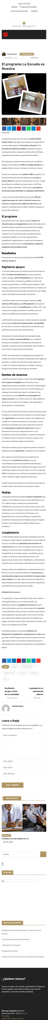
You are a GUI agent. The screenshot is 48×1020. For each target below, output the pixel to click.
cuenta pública (26, 667)
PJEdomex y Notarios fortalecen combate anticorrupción (23, 957)
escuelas (22, 673)
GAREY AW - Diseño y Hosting (12, 1019)
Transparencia (27, 54)
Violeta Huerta (12, 54)
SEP (5, 679)
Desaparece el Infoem (10, 951)
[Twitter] (24, 16)
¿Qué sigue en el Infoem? (11, 945)
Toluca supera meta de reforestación (16, 939)
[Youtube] (28, 16)
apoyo (14, 667)
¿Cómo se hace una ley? (19, 11)
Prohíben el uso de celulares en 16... (16, 839)
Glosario (14, 7)
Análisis (6, 835)
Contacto (34, 11)
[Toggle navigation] (5, 34)
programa (33, 673)
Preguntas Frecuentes (28, 7)
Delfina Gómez (9, 673)
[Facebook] (20, 16)
